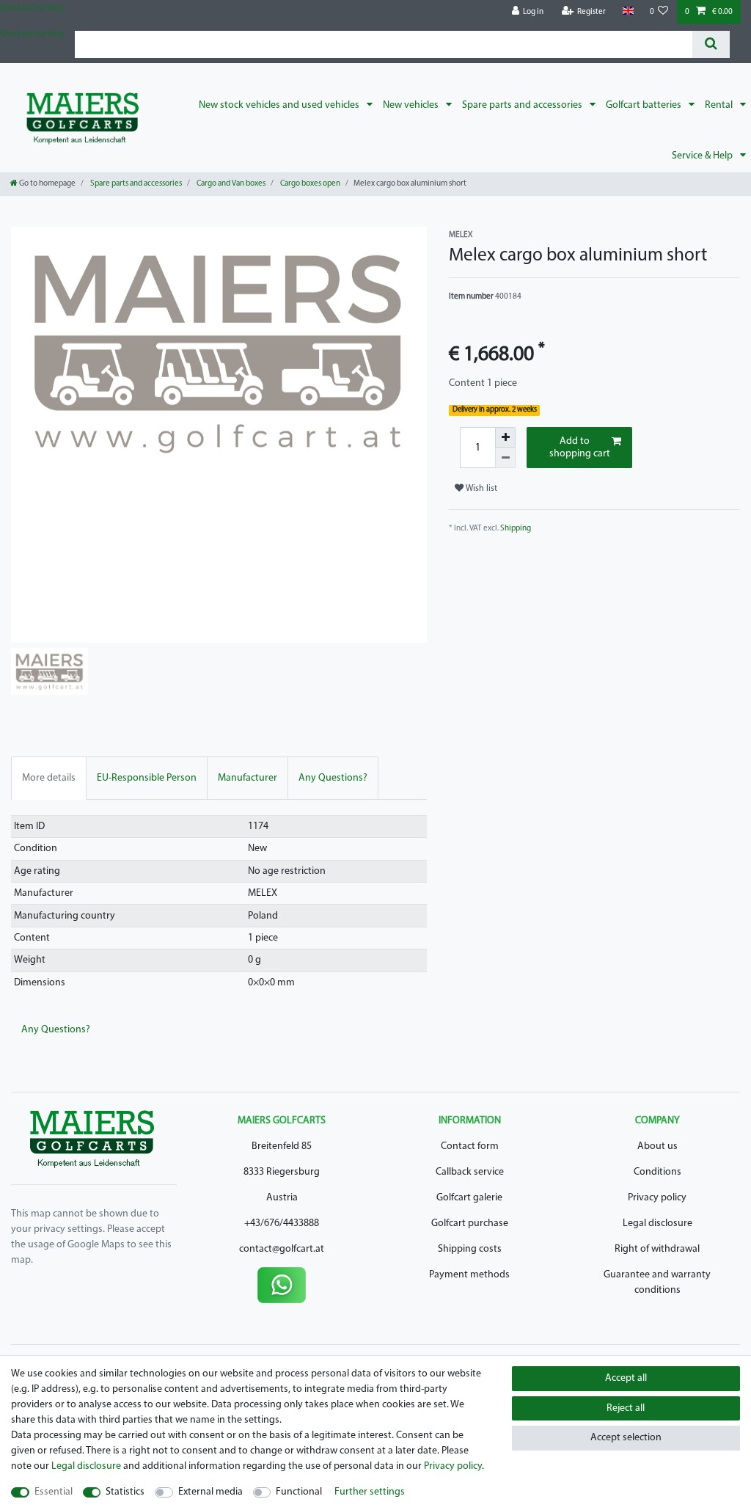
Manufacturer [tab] (247, 778)
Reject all (626, 1408)
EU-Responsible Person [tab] (147, 778)
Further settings (369, 1492)
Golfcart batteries (645, 105)
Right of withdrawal (657, 1249)
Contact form (470, 1146)
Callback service (470, 1172)
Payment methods (469, 1274)
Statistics (125, 1492)
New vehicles (412, 105)
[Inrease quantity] (505, 437)
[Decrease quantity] (505, 458)
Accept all (626, 1378)
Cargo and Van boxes (230, 184)
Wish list (480, 488)
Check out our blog (32, 8)
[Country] (627, 11)
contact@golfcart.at (281, 1249)
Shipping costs (470, 1249)
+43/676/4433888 (281, 1223)
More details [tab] (49, 778)
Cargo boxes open (309, 184)
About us (657, 1146)
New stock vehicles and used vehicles (280, 105)
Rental (720, 105)
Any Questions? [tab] (332, 778)
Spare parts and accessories (523, 105)
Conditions (657, 1172)
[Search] (711, 44)
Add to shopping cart (579, 448)
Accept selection (626, 1437)
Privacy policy (657, 1197)
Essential (53, 1492)
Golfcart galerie (469, 1197)
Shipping (515, 529)
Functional (299, 1492)
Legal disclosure (657, 1223)
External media (210, 1492)
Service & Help (703, 155)
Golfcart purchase (469, 1223)
